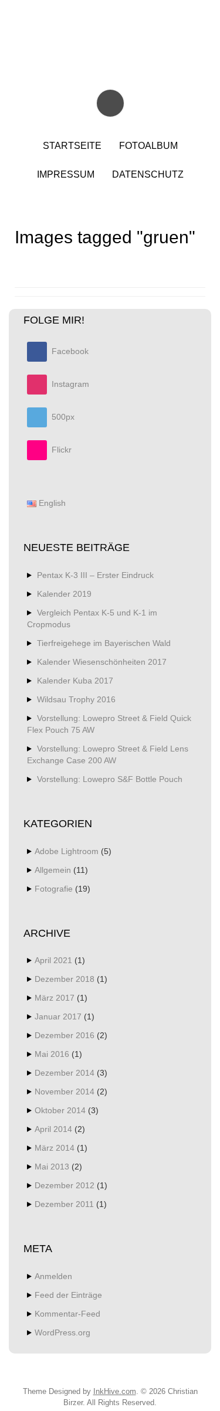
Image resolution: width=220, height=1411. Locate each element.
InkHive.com (114, 1391)
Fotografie (54, 888)
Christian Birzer (111, 34)
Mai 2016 (52, 1054)
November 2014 (64, 1091)
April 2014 (53, 1129)
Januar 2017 (58, 1016)
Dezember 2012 (64, 1185)
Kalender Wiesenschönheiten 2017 (102, 662)
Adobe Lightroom (67, 851)
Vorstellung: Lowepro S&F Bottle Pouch (109, 779)
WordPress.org (62, 1332)
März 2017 (55, 997)
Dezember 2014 (64, 1072)
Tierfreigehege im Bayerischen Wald (104, 643)
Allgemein (53, 870)
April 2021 (53, 960)
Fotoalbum (148, 146)
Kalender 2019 (64, 594)
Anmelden (53, 1276)
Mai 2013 (52, 1166)
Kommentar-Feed (67, 1313)
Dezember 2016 (64, 1035)
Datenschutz (148, 174)
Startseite (72, 146)
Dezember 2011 (64, 1204)
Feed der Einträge (68, 1295)
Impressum (65, 174)
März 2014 (55, 1147)
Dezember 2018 (64, 979)
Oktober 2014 (60, 1110)
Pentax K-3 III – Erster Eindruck (95, 575)
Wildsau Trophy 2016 (76, 699)
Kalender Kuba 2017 (75, 680)
